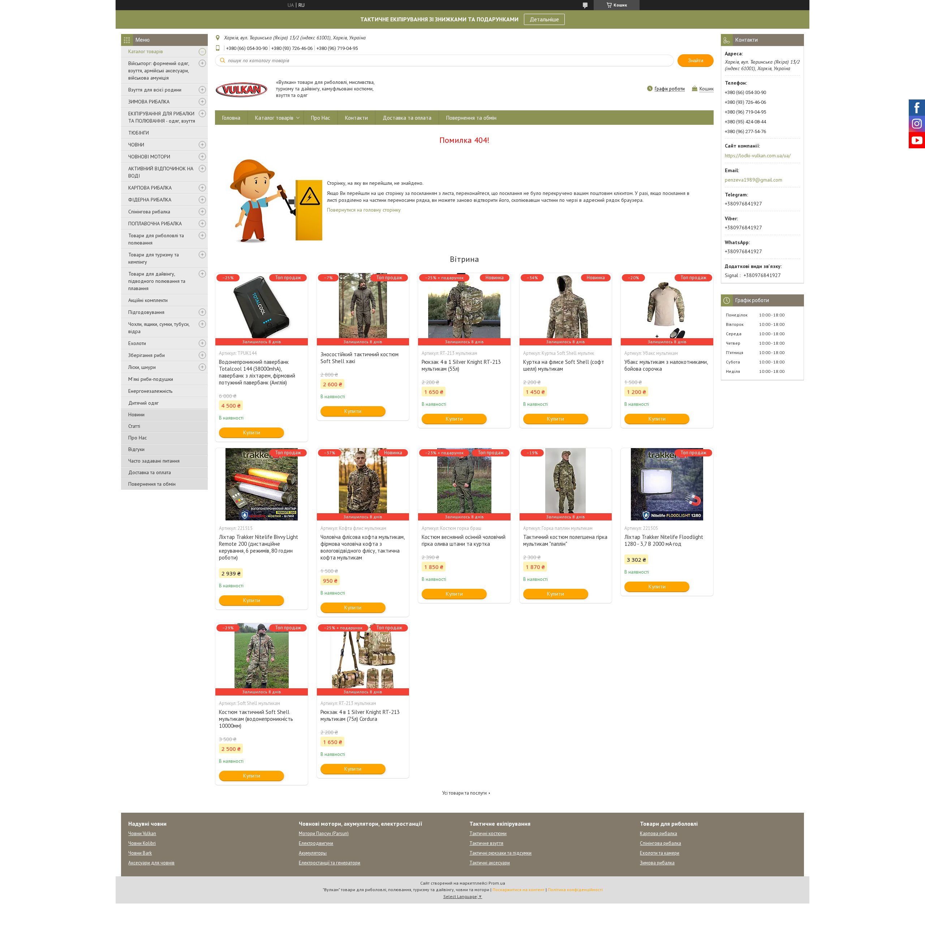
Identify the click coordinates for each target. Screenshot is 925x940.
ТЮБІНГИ (138, 132)
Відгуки (136, 449)
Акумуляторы (313, 853)
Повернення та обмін (152, 484)
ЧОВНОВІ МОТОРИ (149, 156)
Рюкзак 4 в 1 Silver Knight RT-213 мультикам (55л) (461, 365)
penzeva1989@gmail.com (753, 179)
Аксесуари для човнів (151, 863)
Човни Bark (140, 853)
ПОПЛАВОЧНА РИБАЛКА (155, 223)
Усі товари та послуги (464, 793)
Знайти (695, 60)
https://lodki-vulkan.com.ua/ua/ (758, 155)
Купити (251, 432)
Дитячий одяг (143, 403)
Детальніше (544, 19)
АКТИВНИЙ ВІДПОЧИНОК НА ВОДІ (160, 172)
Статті (134, 426)
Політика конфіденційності (575, 889)
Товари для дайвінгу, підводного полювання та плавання (156, 281)
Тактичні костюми (488, 833)
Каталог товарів (145, 51)
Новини (136, 414)
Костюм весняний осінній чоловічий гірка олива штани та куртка (463, 540)
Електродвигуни (316, 843)
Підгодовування (146, 312)
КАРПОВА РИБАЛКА (150, 187)
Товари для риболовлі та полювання (156, 239)
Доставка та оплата (149, 472)
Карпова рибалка (658, 833)
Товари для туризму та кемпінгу (153, 258)
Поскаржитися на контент (518, 889)
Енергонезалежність (150, 391)
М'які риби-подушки (150, 379)
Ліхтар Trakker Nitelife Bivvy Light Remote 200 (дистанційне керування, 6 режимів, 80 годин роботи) (258, 547)
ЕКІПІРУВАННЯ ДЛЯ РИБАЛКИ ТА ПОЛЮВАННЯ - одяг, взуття (161, 117)
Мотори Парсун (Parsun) (324, 833)
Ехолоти (137, 343)
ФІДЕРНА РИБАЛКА (149, 199)
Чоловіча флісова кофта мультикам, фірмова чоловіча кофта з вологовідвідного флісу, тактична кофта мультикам (362, 547)
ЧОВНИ (136, 144)
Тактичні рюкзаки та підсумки (500, 853)
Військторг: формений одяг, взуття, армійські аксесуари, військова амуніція (158, 70)
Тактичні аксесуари (489, 863)
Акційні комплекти (148, 300)
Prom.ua (497, 883)
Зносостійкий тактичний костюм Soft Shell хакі (359, 358)
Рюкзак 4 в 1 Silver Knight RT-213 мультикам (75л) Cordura (360, 715)
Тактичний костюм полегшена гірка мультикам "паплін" (565, 540)
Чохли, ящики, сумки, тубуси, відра (158, 328)
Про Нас (137, 437)
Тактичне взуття (486, 843)
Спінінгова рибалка (149, 211)
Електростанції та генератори (329, 863)
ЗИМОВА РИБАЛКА (148, 101)
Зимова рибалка (657, 863)
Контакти (356, 117)
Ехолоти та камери (659, 853)
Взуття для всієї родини (154, 89)
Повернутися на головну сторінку (364, 210)
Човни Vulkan (142, 833)
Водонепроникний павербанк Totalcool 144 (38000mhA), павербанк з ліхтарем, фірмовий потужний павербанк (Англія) (257, 372)
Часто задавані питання (154, 461)
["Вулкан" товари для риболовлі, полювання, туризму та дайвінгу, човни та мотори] (242, 89)
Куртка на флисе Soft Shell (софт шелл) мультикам (563, 365)
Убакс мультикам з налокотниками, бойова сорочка (665, 365)
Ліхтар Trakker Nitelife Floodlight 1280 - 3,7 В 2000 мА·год (663, 540)
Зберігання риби (146, 355)
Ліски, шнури (142, 367)
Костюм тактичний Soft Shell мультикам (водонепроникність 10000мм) (256, 719)
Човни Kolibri (142, 843)
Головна (231, 117)
